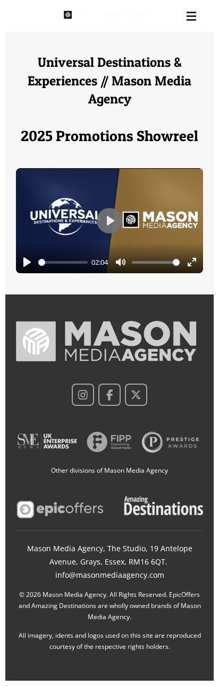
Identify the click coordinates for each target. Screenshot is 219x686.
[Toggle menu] (191, 16)
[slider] (63, 262)
